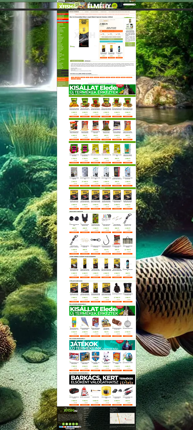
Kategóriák (87, 11)
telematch (108, 77)
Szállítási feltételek (86, 415)
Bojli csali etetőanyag (106, 19)
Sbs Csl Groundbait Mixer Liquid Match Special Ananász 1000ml (119, 11)
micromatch (96, 77)
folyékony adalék (109, 83)
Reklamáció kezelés (86, 423)
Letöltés (118, 9)
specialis (113, 77)
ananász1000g (129, 77)
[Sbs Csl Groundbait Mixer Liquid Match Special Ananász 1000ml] (83, 47)
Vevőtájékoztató (100, 9)
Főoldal (85, 409)
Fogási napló (87, 9)
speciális (118, 77)
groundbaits (77, 77)
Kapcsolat (113, 9)
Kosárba (103, 57)
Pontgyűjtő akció (86, 417)
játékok (73, 1)
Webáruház (76, 9)
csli (72, 77)
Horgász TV (93, 9)
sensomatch (102, 77)
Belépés (85, 419)
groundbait (83, 77)
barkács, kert (81, 1)
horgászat (61, 1)
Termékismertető (76, 61)
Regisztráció (85, 421)
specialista (123, 77)
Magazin (81, 9)
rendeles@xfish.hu (114, 410)
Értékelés (87, 60)
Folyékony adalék (112, 19)
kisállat (68, 1)
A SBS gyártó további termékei (76, 281)
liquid (92, 77)
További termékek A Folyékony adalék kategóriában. (83, 256)
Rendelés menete (86, 413)
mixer (88, 77)
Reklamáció (107, 9)
